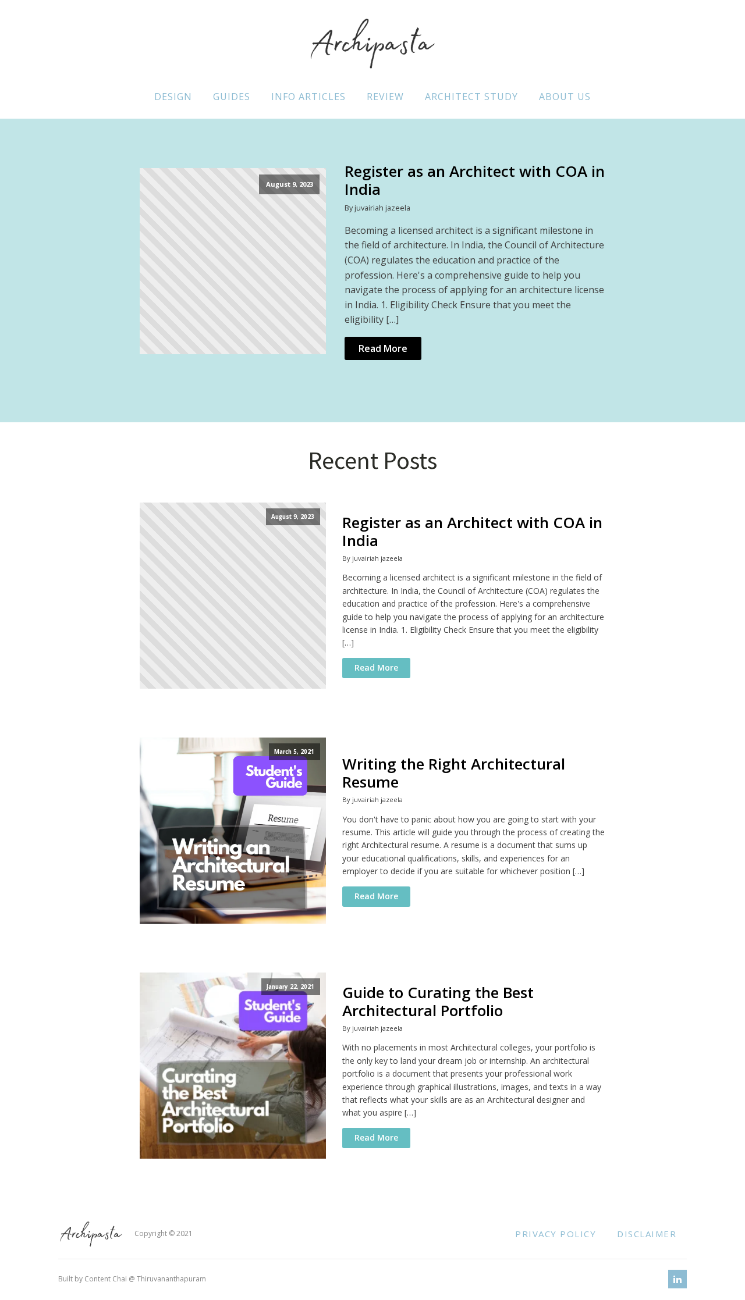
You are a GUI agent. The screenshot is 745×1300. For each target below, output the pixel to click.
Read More (383, 348)
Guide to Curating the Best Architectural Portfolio (438, 1002)
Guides (231, 96)
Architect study (471, 96)
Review (385, 96)
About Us (565, 96)
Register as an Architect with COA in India (475, 180)
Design (173, 96)
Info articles (308, 96)
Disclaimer (646, 1234)
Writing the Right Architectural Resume (453, 773)
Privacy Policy (555, 1234)
